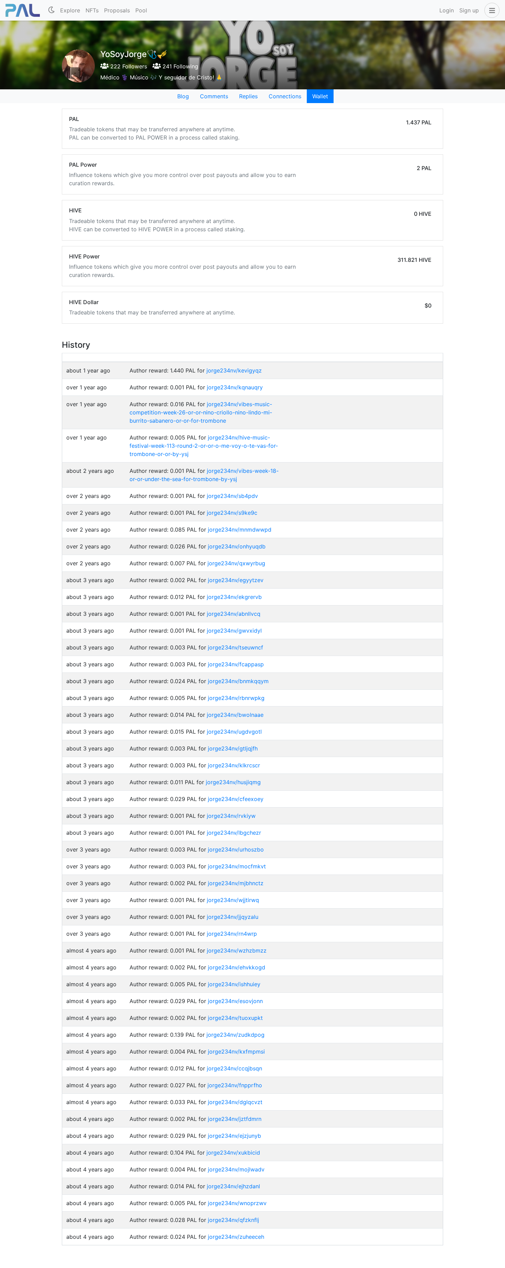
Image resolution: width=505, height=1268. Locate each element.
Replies (248, 96)
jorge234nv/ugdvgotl (234, 731)
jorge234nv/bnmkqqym (238, 681)
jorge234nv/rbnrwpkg (236, 697)
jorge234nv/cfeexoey (235, 799)
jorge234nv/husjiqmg (233, 782)
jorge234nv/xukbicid (233, 1152)
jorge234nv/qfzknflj (233, 1219)
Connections (285, 96)
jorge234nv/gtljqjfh (233, 748)
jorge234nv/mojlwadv (236, 1169)
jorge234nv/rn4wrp (232, 933)
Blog (183, 96)
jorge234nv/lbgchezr (234, 832)
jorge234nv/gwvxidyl (234, 630)
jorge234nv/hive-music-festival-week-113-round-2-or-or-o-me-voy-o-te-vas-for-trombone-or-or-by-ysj (204, 445)
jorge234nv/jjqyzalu (232, 916)
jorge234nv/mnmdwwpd (239, 529)
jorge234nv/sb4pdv (232, 495)
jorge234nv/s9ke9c (232, 512)
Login (446, 10)
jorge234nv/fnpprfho (234, 1085)
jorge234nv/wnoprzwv (237, 1203)
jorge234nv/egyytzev (235, 580)
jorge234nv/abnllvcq (233, 613)
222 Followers (128, 66)
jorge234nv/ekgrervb (234, 596)
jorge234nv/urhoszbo (236, 849)
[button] (491, 10)
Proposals (117, 10)
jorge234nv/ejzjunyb (234, 1135)
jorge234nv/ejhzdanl (233, 1186)
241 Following (179, 66)
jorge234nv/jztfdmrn (234, 1118)
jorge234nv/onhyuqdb (237, 546)
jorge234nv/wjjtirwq (233, 900)
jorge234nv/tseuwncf (235, 647)
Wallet (320, 96)
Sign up (469, 10)
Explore (70, 10)
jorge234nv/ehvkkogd (236, 967)
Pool (141, 10)
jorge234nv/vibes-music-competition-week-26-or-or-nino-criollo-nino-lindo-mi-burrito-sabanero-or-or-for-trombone (201, 412)
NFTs (92, 10)
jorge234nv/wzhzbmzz (237, 950)
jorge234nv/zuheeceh (236, 1236)
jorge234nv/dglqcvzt (235, 1102)
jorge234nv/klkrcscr (234, 765)
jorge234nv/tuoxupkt (235, 1017)
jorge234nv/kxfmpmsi (236, 1051)
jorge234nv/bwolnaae (235, 714)
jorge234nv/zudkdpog (235, 1034)
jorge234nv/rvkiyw (231, 815)
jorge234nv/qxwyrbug (236, 563)
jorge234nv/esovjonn (235, 1001)
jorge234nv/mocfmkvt (237, 866)
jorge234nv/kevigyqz (234, 370)
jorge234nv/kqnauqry (235, 387)
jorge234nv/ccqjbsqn (234, 1068)
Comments (214, 96)
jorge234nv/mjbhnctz (235, 883)
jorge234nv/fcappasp (236, 664)
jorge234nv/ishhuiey (234, 984)
